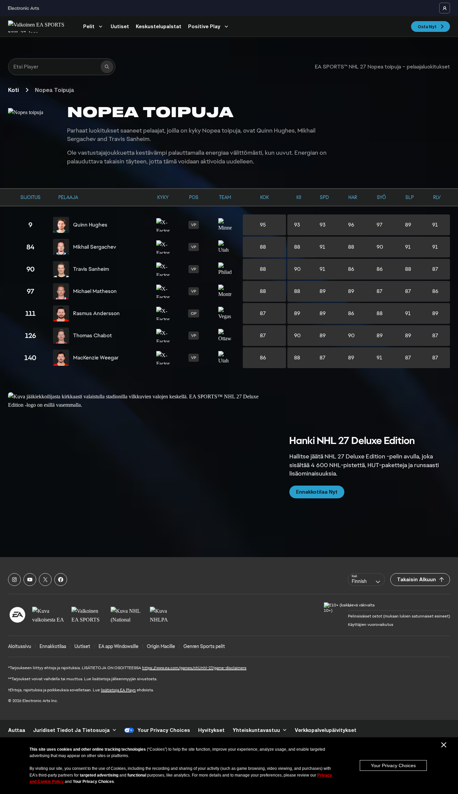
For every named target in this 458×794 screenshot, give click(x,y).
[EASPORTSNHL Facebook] (60, 579)
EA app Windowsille (118, 646)
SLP (409, 197)
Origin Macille (161, 646)
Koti (13, 90)
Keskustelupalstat (158, 26)
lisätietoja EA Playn (118, 690)
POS (193, 197)
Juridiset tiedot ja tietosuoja (71, 730)
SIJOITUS (30, 197)
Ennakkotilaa (53, 646)
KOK (264, 197)
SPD (324, 197)
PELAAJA (68, 197)
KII (298, 197)
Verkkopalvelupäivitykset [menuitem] (325, 730)
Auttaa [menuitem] (16, 730)
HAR (352, 197)
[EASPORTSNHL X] (45, 579)
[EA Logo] (17, 614)
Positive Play (204, 26)
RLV (437, 197)
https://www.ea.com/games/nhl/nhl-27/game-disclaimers (194, 668)
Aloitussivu (19, 646)
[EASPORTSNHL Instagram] (14, 579)
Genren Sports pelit (204, 646)
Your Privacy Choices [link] (163, 730)
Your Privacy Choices (393, 765)
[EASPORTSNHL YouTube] (29, 579)
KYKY (163, 197)
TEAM (225, 197)
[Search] (107, 66)
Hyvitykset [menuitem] (211, 730)
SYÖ (381, 197)
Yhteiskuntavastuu (256, 730)
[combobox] (366, 579)
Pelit (89, 26)
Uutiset (120, 26)
